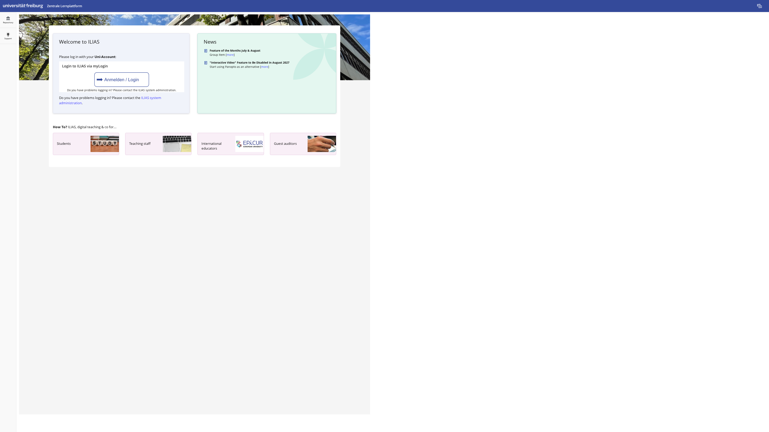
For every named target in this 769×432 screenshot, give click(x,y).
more (230, 55)
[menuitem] (760, 6)
